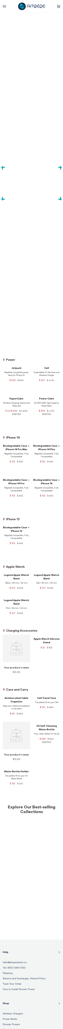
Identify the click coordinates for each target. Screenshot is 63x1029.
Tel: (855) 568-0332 (14, 968)
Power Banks (10, 1019)
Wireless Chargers (13, 1014)
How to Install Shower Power (19, 989)
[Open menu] (8, 6)
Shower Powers (11, 1024)
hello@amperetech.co (15, 962)
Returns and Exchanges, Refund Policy (24, 979)
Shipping (7, 973)
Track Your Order (12, 984)
